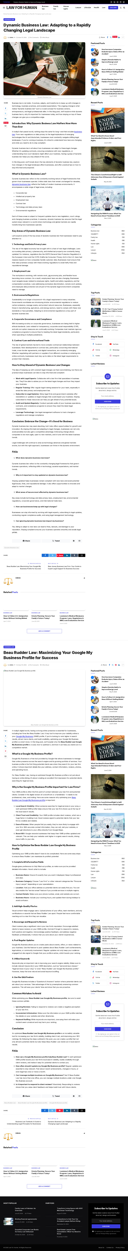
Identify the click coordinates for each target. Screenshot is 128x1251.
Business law (45, 7)
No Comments (34, 37)
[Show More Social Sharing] (122, 37)
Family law (55, 7)
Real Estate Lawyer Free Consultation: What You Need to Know (69, 1232)
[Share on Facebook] (107, 37)
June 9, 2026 (113, 56)
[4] (95, 86)
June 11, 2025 (113, 96)
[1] (95, 56)
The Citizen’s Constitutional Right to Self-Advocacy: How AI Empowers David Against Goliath (107, 177)
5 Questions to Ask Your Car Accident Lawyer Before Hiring (68, 1220)
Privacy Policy (108, 408)
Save (115, 37)
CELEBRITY (94, 234)
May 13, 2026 (113, 64)
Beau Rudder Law (10, 1103)
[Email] (6, 126)
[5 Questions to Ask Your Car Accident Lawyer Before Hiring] (50, 1221)
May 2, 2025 (107, 218)
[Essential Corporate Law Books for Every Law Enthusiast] (8, 1232)
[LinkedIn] (6, 118)
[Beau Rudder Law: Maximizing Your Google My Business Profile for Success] (44, 696)
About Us (101, 1247)
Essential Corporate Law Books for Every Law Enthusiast (27, 1231)
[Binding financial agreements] (8, 1221)
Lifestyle (87, 7)
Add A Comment (44, 631)
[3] (95, 76)
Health (96, 7)
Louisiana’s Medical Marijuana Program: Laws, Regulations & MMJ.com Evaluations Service (72, 618)
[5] (95, 95)
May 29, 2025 (107, 181)
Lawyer (78, 7)
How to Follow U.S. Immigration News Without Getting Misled (16, 617)
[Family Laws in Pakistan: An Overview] (8, 1211)
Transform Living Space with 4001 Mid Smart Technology (69, 1209)
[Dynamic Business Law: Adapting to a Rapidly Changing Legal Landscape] (44, 68)
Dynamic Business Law (11, 547)
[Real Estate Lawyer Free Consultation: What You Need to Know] (50, 1232)
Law (103, 7)
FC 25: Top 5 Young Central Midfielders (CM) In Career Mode (112, 311)
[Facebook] (6, 108)
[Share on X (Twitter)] (110, 37)
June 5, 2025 (107, 143)
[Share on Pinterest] (115, 664)
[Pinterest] (6, 751)
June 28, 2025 (113, 84)
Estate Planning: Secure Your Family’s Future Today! (43, 617)
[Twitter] (6, 113)
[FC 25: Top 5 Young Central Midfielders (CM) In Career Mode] (96, 311)
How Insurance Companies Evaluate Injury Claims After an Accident (113, 51)
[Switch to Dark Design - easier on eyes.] (121, 7)
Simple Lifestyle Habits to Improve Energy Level (29, 2)
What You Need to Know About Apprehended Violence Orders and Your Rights (106, 138)
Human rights (66, 7)
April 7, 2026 (113, 74)
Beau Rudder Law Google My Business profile (32, 1103)
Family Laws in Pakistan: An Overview (25, 1209)
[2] (95, 66)
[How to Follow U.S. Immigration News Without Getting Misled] (16, 603)
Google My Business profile (58, 1103)
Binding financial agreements (26, 1219)
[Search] (124, 7)
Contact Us (110, 1247)
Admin (11, 37)
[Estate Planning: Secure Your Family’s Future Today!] (44, 603)
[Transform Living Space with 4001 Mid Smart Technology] (50, 1211)
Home (5, 14)
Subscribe (113, 7)
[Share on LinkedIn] (119, 37)
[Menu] (4, 7)
